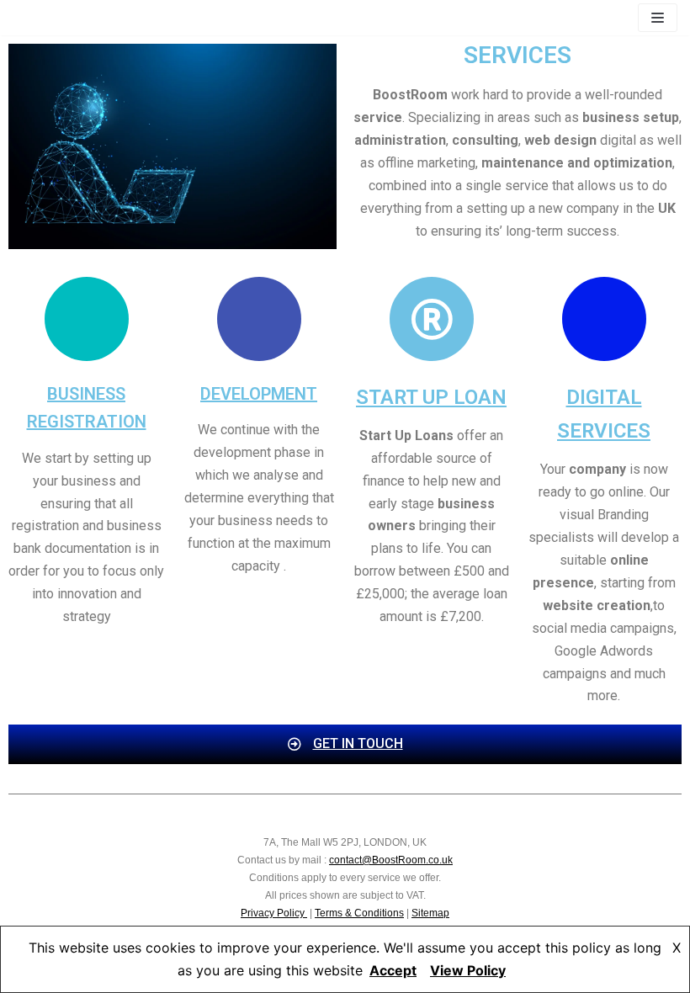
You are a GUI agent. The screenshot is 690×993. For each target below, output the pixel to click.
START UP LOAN (431, 397)
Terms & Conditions (359, 913)
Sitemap (430, 913)
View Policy (468, 970)
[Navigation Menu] (657, 17)
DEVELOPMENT (258, 394)
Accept (393, 970)
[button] (345, 744)
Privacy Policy (274, 913)
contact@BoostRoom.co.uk (391, 860)
